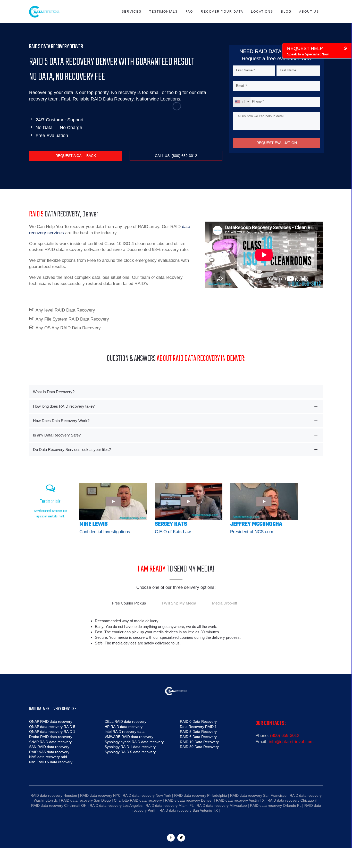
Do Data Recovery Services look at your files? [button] (72, 449)
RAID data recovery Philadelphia (200, 795)
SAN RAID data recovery (49, 747)
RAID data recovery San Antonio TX (189, 810)
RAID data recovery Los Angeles (116, 805)
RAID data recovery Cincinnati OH (59, 805)
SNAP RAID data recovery (50, 742)
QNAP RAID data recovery (50, 721)
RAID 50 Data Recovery (199, 747)
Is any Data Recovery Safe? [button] (57, 435)
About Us (309, 11)
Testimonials (163, 11)
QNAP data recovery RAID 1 (52, 731)
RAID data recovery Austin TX (240, 800)
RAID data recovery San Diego (86, 800)
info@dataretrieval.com (291, 741)
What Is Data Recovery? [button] (53, 392)
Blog (286, 11)
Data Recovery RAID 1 (198, 727)
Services (131, 11)
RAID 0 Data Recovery (198, 721)
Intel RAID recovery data (125, 731)
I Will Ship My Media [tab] (179, 603)
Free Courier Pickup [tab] (129, 603)
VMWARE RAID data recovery (129, 737)
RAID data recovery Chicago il (291, 800)
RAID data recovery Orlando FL (275, 805)
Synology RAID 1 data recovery (130, 747)
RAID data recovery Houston (53, 795)
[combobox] (241, 102)
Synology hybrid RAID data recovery (134, 742)
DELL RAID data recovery (125, 721)
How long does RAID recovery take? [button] (64, 406)
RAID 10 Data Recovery (199, 742)
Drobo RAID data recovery (50, 737)
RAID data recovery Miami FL (170, 805)
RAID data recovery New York (147, 795)
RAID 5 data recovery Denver (189, 800)
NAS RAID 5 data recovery (50, 762)
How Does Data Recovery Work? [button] (61, 420)
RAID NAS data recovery (49, 752)
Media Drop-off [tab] (224, 603)
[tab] (176, 391)
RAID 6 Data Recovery (198, 737)
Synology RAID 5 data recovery (130, 752)
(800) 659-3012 (284, 735)
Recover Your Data (222, 11)
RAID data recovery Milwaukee (222, 805)
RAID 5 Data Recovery (198, 731)
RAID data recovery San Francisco (258, 795)
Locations (262, 11)
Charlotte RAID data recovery (138, 800)
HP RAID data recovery (124, 727)
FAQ (189, 11)
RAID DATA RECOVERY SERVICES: (53, 709)
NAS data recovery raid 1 (49, 757)
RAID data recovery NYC (100, 795)
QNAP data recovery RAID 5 (52, 727)
